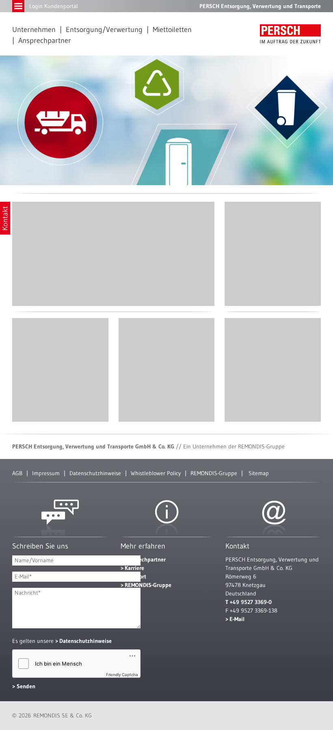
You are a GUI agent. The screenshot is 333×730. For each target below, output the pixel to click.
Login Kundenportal (53, 6)
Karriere (134, 568)
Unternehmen (34, 29)
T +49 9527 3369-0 (248, 602)
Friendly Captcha (122, 674)
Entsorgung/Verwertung (104, 29)
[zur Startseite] (290, 33)
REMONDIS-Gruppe (213, 473)
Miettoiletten (172, 29)
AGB (17, 473)
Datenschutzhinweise (95, 473)
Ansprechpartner (44, 40)
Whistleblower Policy (156, 473)
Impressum (46, 473)
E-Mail (236, 619)
